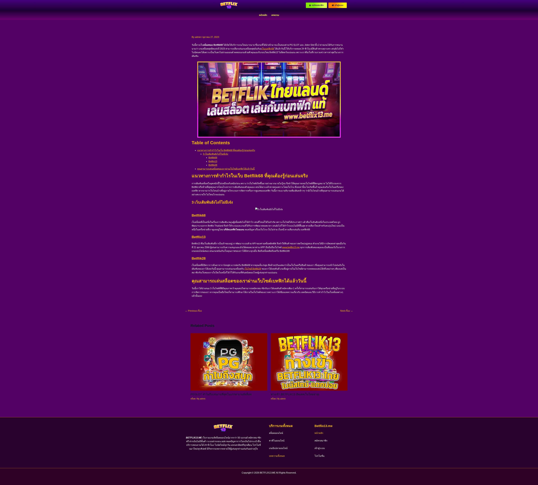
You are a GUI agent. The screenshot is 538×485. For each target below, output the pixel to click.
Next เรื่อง (346, 311)
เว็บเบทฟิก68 (268, 49)
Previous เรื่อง (193, 311)
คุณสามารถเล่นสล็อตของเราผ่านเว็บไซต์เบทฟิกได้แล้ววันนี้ (226, 169)
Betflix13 (212, 161)
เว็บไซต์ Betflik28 (252, 269)
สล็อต (193, 399)
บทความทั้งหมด (277, 456)
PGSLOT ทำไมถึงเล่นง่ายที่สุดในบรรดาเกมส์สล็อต (221, 394)
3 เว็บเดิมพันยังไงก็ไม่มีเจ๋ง (215, 154)
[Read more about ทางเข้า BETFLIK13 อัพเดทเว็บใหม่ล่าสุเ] (309, 362)
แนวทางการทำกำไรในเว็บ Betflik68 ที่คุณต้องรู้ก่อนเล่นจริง (226, 150)
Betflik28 (212, 165)
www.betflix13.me (291, 247)
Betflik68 (212, 157)
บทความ (275, 15)
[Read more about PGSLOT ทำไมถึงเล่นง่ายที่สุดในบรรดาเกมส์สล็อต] (229, 362)
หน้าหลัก (263, 15)
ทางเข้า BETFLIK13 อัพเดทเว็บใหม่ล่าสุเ (295, 394)
